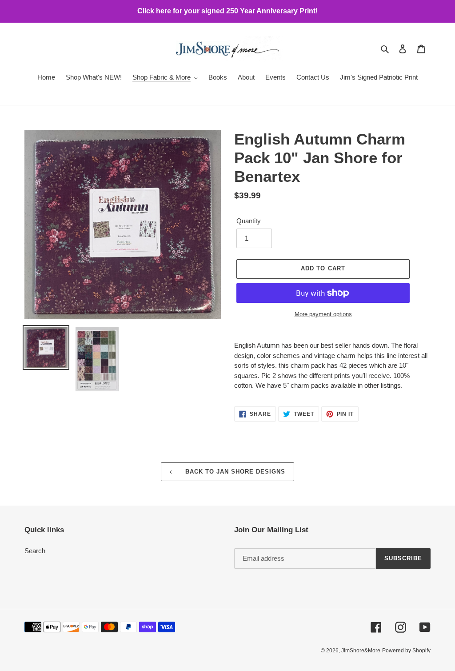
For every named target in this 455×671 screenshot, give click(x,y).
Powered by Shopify (406, 650)
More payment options (323, 314)
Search (34, 550)
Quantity (248, 221)
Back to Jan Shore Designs (234, 471)
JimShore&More (360, 650)
